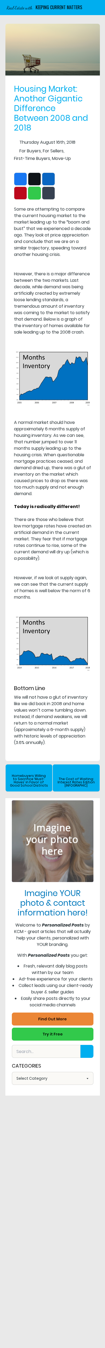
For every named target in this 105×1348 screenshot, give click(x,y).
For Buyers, (30, 151)
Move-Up (61, 158)
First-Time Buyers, (32, 158)
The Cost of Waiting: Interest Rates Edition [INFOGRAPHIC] (76, 782)
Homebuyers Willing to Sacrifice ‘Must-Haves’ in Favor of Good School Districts (29, 780)
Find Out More (52, 1019)
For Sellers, (53, 151)
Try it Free (53, 1034)
